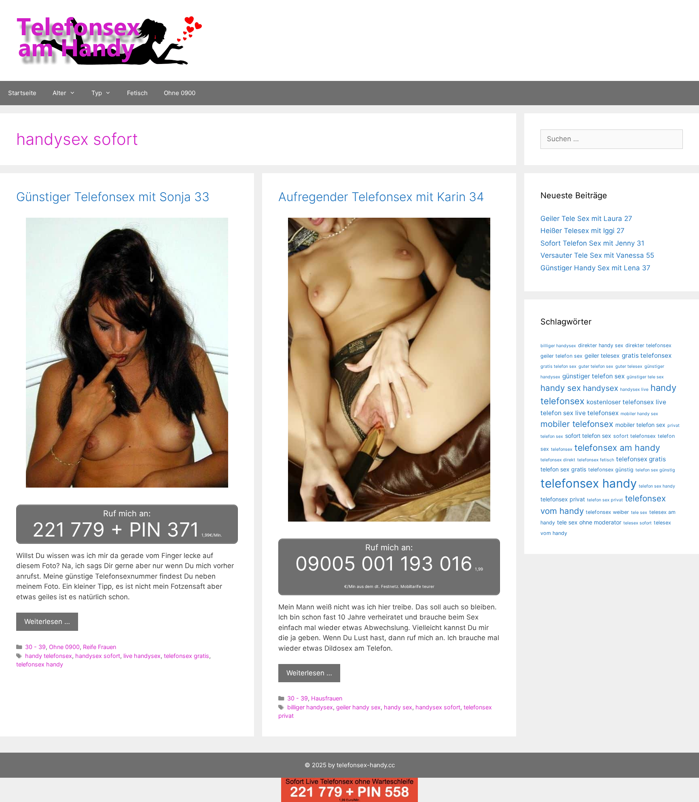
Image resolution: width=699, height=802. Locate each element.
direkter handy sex (600, 345)
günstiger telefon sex (593, 376)
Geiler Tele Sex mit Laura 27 (586, 218)
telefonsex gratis (186, 655)
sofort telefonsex (634, 436)
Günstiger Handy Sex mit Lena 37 (595, 268)
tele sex (639, 512)
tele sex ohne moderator (589, 522)
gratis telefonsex (646, 355)
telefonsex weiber (607, 512)
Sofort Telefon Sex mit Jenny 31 (592, 243)
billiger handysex (310, 707)
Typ (96, 93)
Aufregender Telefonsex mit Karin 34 (381, 196)
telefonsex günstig (610, 470)
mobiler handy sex (639, 413)
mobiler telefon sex (640, 424)
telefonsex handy (39, 664)
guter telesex (628, 366)
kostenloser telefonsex (620, 402)
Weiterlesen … (47, 621)
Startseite (22, 93)
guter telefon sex (595, 366)
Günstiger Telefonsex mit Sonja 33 (113, 196)
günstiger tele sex (645, 377)
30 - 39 (35, 646)
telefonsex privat (562, 499)
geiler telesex (602, 355)
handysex (600, 388)
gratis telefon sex (558, 366)
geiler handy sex (358, 707)
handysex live (634, 389)
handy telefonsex (48, 655)
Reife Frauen (99, 646)
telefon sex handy (657, 486)
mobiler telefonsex (576, 424)
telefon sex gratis (563, 469)
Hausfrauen (326, 698)
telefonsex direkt (557, 460)
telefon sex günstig (655, 470)
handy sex (398, 707)
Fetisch (137, 93)
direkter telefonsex (648, 345)
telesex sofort (637, 523)
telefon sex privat (605, 500)
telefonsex (561, 449)
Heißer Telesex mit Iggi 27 (582, 231)
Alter (59, 93)
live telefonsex (597, 413)
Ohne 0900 (179, 93)
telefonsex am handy (617, 447)
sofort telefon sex (588, 435)
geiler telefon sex (561, 356)
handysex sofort (97, 655)
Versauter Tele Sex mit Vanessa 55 (597, 255)
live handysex (142, 655)
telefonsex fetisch (595, 460)
